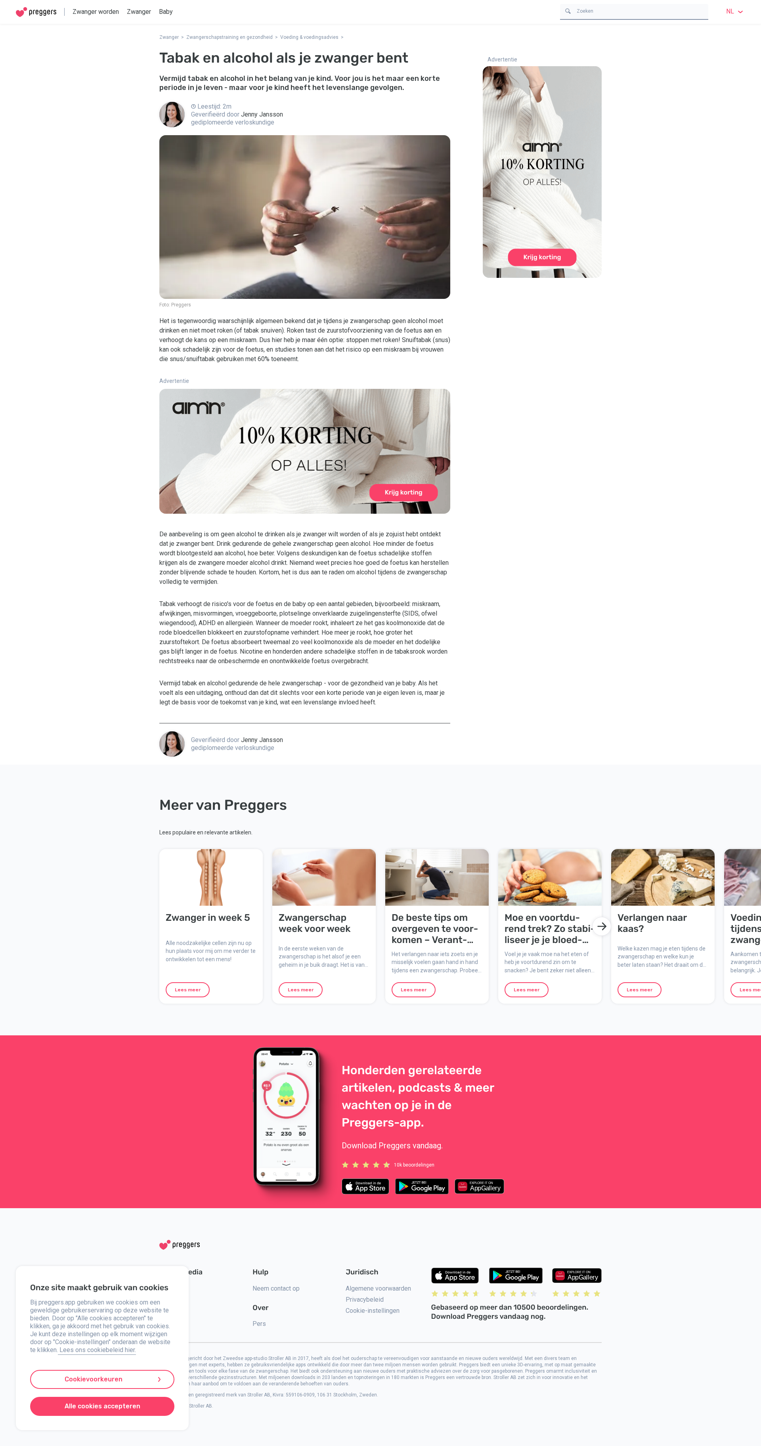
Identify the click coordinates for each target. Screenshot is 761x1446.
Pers (259, 1323)
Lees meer (188, 990)
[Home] (36, 12)
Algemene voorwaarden (378, 1288)
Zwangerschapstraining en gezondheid (229, 37)
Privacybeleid (365, 1299)
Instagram (173, 1288)
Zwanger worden (96, 11)
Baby (166, 11)
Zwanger (139, 11)
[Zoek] (568, 10)
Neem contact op (276, 1288)
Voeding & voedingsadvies (309, 37)
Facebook (173, 1299)
